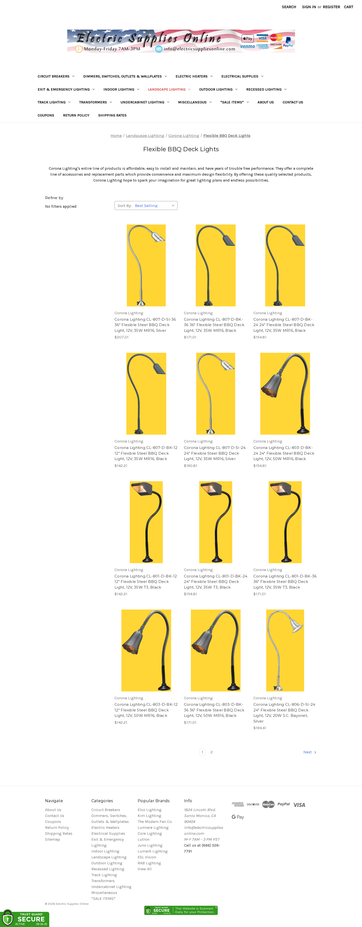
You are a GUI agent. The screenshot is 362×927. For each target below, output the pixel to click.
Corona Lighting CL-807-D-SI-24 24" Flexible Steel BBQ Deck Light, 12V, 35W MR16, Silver (215, 453)
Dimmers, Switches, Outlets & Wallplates (122, 76)
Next (308, 752)
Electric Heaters (192, 76)
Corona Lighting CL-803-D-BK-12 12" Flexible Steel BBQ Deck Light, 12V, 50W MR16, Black (146, 710)
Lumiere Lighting (153, 827)
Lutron (143, 839)
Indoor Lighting (118, 89)
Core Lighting (150, 833)
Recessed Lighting (263, 89)
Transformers (93, 102)
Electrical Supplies (239, 76)
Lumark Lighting (153, 851)
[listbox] (155, 205)
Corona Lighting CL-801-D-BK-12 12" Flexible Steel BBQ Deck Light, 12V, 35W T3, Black (146, 582)
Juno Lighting (150, 845)
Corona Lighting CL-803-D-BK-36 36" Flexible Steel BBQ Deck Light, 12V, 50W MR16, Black (214, 710)
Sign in (309, 6)
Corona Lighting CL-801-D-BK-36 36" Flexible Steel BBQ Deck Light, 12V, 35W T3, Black (285, 582)
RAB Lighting (149, 863)
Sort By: (125, 205)
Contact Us (293, 102)
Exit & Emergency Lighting (64, 89)
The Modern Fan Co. (155, 821)
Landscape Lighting (166, 89)
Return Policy (76, 115)
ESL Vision (147, 857)
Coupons (46, 115)
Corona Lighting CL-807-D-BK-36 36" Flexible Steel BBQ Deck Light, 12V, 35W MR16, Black (214, 325)
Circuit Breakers (53, 76)
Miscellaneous (192, 102)
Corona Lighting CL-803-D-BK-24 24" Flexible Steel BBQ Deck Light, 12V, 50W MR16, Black (283, 453)
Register (331, 6)
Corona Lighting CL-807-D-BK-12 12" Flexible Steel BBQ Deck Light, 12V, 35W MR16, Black (146, 453)
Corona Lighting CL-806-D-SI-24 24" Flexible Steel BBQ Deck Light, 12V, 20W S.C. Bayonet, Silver (284, 712)
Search (289, 6)
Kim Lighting (149, 815)
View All (145, 869)
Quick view (145, 255)
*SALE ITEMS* (232, 102)
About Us (266, 102)
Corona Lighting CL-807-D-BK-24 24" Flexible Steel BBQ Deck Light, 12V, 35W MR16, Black (283, 325)
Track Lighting (52, 102)
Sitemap (52, 839)
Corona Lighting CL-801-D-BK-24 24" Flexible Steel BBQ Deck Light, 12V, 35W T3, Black (215, 582)
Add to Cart (146, 275)
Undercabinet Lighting (142, 102)
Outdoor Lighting (215, 89)
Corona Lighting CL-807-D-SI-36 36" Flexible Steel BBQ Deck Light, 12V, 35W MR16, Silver (145, 325)
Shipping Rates (112, 115)
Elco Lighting (150, 809)
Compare (144, 265)
